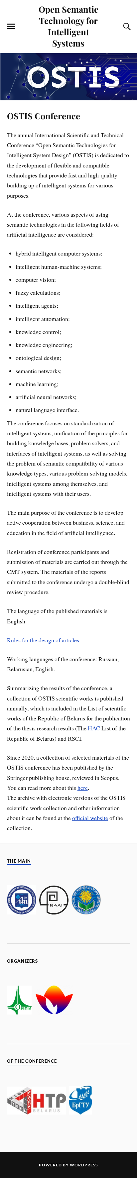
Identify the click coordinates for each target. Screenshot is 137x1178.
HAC (94, 728)
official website (90, 818)
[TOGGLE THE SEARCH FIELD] (126, 27)
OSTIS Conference (43, 115)
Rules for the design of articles (43, 640)
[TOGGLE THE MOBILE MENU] (11, 27)
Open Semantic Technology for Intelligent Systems (68, 26)
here (82, 788)
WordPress (84, 1164)
